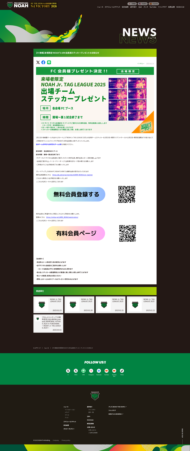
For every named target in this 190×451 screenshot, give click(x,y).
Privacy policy (66, 440)
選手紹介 (89, 407)
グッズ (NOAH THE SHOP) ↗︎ (117, 407)
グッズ (66, 417)
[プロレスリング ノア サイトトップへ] (17, 5)
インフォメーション (70, 409)
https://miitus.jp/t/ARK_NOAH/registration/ (62, 217)
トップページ (37, 348)
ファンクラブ (112, 410)
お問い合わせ (91, 427)
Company (56, 440)
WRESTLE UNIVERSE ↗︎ (116, 414)
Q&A (88, 416)
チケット (67, 415)
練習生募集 (90, 423)
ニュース (46, 348)
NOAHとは (90, 420)
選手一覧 (91, 412)
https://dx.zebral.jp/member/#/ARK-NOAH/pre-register (72, 175)
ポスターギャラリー (69, 429)
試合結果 (66, 425)
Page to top (182, 433)
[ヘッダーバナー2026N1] (44, 5)
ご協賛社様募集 (93, 433)
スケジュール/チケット (70, 421)
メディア (67, 412)
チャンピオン (92, 409)
